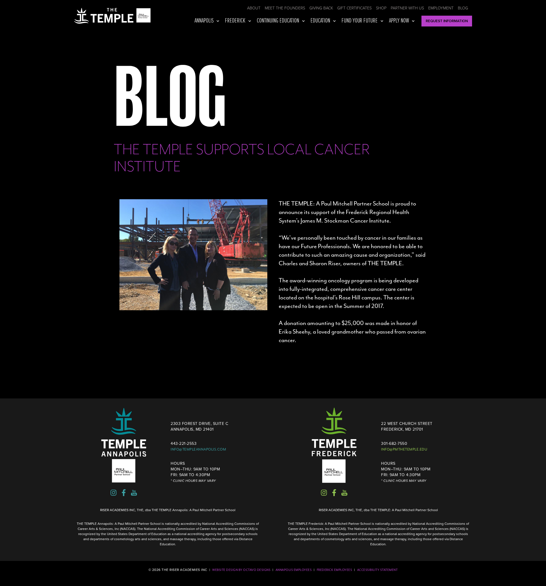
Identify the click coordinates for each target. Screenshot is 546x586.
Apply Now (399, 21)
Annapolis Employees (294, 570)
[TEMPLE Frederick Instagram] (323, 492)
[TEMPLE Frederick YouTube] (344, 492)
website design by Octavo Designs (241, 570)
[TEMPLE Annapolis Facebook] (123, 492)
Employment (441, 8)
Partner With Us (407, 8)
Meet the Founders (285, 8)
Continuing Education (278, 21)
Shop (381, 8)
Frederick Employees (334, 570)
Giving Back (321, 8)
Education (320, 21)
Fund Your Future (360, 21)
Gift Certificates (354, 8)
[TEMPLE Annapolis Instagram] (113, 492)
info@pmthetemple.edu (404, 449)
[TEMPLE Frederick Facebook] (334, 492)
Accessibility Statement (377, 570)
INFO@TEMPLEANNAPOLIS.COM (198, 449)
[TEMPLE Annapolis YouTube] (134, 492)
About (253, 8)
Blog (463, 8)
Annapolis (204, 21)
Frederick (235, 21)
